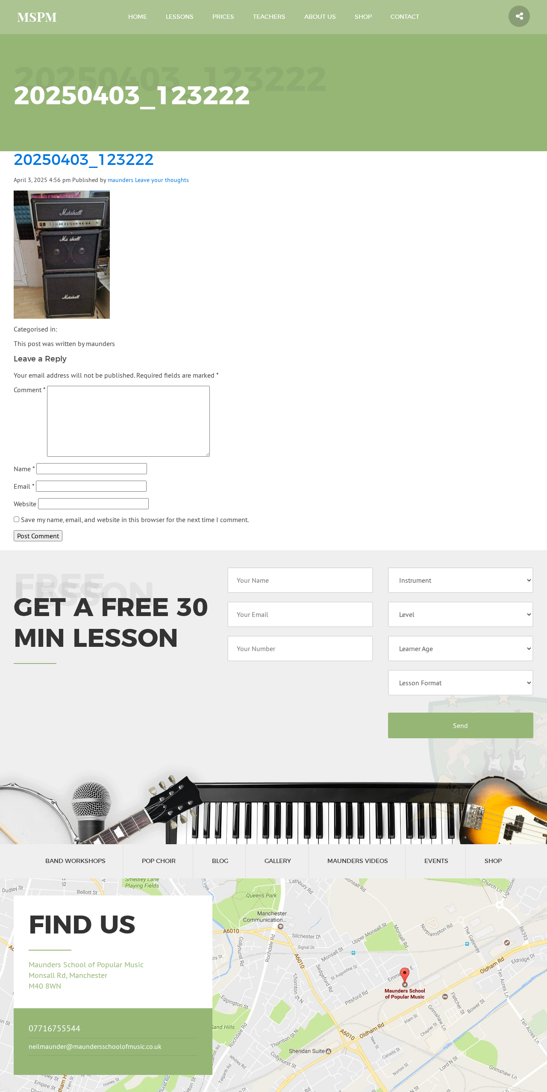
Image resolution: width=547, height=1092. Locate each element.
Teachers (269, 17)
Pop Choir (159, 861)
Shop (363, 17)
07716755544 (54, 1028)
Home (137, 17)
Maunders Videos (357, 861)
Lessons (180, 17)
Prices (223, 17)
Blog (220, 861)
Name (24, 468)
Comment (29, 389)
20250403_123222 (84, 160)
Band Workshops (75, 861)
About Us (320, 17)
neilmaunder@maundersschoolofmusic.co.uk (95, 1046)
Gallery (278, 861)
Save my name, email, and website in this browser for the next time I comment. (135, 519)
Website (25, 503)
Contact (405, 17)
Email (24, 486)
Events (436, 861)
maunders (120, 180)
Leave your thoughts (162, 180)
